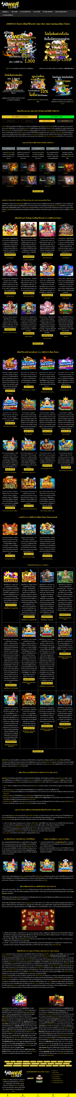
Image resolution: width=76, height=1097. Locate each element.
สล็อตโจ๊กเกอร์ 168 (7, 801)
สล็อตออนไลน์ (10, 152)
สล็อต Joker (22, 132)
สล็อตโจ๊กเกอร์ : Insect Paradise (47, 686)
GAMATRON (47, 186)
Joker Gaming (50, 130)
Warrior (66, 336)
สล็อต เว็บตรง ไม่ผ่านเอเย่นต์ (51, 136)
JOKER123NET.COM (30, 815)
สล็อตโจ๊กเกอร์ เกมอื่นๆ (37, 343)
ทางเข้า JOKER (36, 11)
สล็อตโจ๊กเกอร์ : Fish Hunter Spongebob (10, 745)
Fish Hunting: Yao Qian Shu (66, 470)
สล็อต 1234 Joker (31, 799)
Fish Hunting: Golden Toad (47, 511)
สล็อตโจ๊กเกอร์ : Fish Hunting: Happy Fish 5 (65, 657)
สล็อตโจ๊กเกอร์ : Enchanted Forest (65, 618)
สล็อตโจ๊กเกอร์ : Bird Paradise (11, 688)
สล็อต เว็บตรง (56, 760)
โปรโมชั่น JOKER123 (48, 11)
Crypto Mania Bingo (47, 559)
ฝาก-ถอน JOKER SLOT (25, 11)
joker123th (56, 205)
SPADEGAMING (10, 186)
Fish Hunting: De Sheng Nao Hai (29, 509)
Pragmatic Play (66, 186)
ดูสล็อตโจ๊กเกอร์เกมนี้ (10, 254)
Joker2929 (4, 975)
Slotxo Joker (35, 983)
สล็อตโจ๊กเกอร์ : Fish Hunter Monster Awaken (28, 731)
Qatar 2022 (47, 298)
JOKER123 (5, 11)
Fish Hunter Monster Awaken (10, 511)
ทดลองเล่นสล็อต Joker (60, 11)
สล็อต (37, 152)
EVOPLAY (28, 173)
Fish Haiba (10, 394)
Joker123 (4, 126)
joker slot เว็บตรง (24, 889)
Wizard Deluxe (28, 336)
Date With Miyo (47, 338)
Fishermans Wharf (47, 434)
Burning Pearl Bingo (10, 559)
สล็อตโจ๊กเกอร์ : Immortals (47, 619)
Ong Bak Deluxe (10, 296)
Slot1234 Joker (68, 971)
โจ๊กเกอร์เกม (15, 985)
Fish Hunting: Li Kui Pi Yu (47, 468)
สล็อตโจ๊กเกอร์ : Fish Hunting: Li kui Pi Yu (65, 728)
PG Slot (10, 173)
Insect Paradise (66, 434)
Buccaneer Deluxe (47, 257)
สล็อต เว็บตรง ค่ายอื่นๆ (37, 191)
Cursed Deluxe (66, 257)
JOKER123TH (6, 795)
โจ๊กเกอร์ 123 (9, 956)
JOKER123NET (34, 823)
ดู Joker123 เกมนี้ (10, 390)
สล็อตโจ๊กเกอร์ (35, 99)
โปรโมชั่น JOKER (56, 1078)
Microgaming (47, 173)
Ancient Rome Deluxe (28, 259)
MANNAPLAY (29, 186)
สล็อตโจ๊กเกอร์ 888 (6, 977)
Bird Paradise (28, 434)
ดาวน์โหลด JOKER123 (8, 15)
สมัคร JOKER (15, 11)
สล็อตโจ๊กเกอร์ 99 (58, 979)
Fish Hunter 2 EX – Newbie (28, 390)
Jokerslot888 (31, 971)
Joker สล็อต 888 (35, 134)
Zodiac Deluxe (66, 298)
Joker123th (58, 132)
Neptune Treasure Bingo (28, 557)
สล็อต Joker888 (24, 876)
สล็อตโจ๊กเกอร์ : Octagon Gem (11, 608)
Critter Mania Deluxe (28, 296)
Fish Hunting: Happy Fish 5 (28, 472)
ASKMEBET (66, 173)
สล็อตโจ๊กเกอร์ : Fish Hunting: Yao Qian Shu (47, 730)
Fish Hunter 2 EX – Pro (66, 390)
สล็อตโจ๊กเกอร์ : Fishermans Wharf (28, 683)
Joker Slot (27, 128)
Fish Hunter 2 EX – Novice (47, 392)
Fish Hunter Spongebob (10, 472)
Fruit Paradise (10, 257)
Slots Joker (9, 130)
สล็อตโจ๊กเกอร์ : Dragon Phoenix (29, 619)
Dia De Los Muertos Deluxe (10, 332)
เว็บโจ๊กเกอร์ (71, 985)
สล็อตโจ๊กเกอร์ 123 (7, 797)
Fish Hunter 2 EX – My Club (10, 426)
